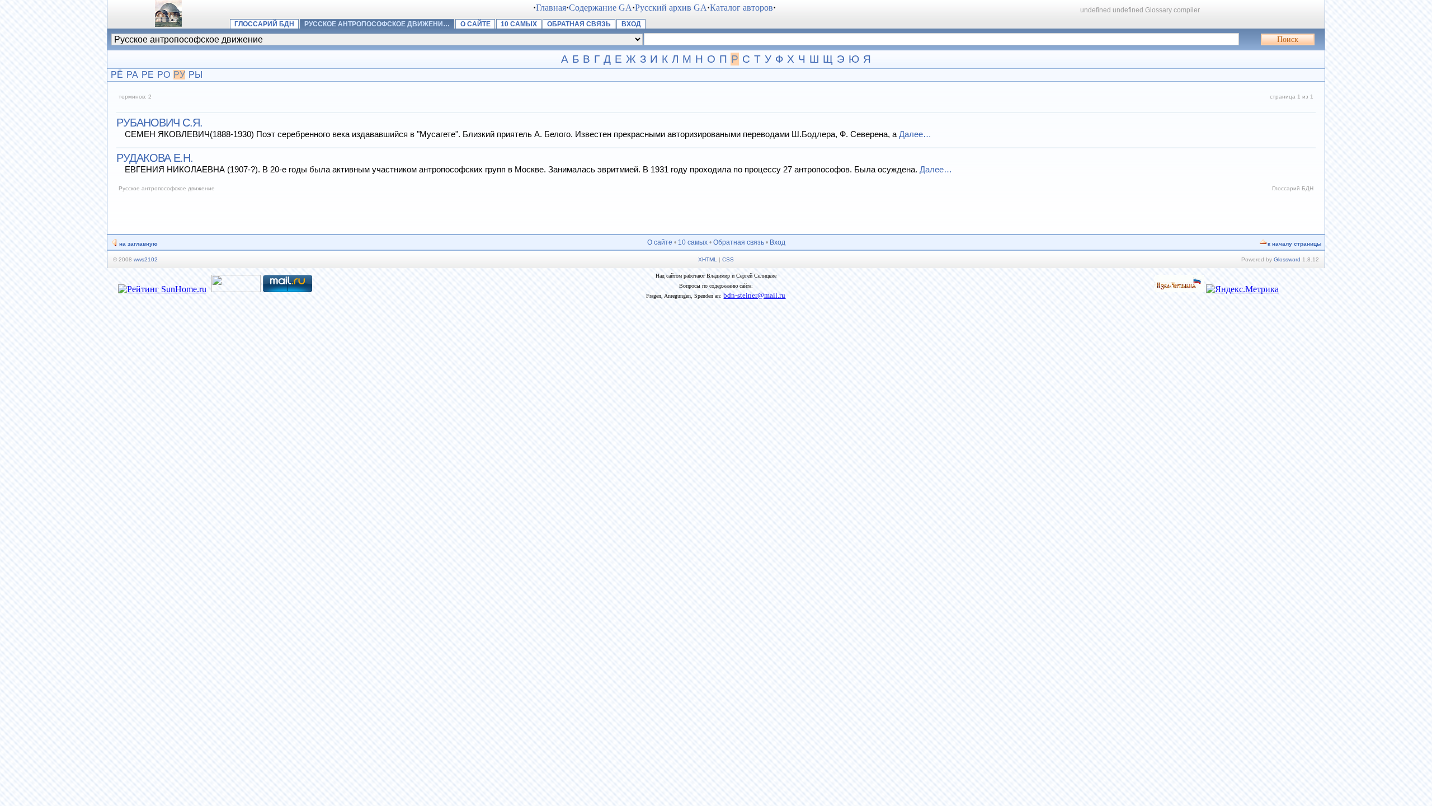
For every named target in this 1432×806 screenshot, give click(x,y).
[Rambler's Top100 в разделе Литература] (236, 289)
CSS (728, 259)
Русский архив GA (671, 7)
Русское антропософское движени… (377, 24)
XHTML (707, 259)
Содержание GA (600, 7)
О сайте (475, 24)
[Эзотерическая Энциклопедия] (1179, 289)
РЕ (148, 74)
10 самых (519, 24)
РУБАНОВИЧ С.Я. (159, 122)
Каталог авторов (741, 7)
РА (132, 74)
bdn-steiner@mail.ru (754, 295)
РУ (179, 74)
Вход (631, 24)
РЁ (117, 74)
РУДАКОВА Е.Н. (154, 158)
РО (163, 74)
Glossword (1287, 259)
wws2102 (146, 259)
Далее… (915, 134)
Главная (551, 7)
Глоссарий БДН (264, 24)
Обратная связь (579, 24)
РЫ (195, 74)
